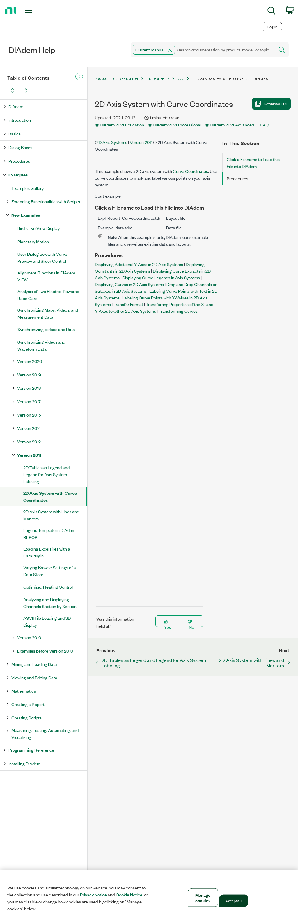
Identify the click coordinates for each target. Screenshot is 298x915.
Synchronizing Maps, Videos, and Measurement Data (47, 313)
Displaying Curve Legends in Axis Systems (161, 277)
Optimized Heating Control (48, 587)
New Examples (25, 215)
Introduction (19, 120)
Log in (272, 26)
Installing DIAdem (24, 763)
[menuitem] (271, 11)
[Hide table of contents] (79, 76)
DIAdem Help (157, 78)
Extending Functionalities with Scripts (45, 201)
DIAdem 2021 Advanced (232, 124)
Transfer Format (128, 304)
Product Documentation (116, 78)
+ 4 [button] (262, 125)
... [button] (181, 78)
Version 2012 (29, 441)
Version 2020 (29, 361)
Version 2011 (29, 455)
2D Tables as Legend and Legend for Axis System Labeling (46, 474)
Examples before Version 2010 (45, 651)
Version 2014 (29, 428)
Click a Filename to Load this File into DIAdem (253, 162)
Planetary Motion (33, 241)
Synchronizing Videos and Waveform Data (41, 345)
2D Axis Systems (111, 142)
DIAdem (15, 106)
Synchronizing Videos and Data (46, 329)
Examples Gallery (28, 188)
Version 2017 (29, 401)
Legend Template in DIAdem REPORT (49, 533)
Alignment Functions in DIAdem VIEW (46, 276)
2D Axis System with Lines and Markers (51, 514)
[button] (170, 50)
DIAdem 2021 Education (122, 124)
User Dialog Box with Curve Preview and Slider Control (42, 257)
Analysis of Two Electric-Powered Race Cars (48, 294)
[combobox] (202, 49)
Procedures (19, 161)
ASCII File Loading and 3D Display (47, 621)
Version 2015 (29, 415)
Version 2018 (29, 388)
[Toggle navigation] (38, 11)
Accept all (233, 900)
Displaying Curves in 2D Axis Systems (129, 284)
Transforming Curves (178, 311)
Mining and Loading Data (34, 664)
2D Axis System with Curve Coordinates (50, 496)
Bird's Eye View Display (38, 228)
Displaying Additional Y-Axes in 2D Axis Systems (139, 264)
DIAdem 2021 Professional (177, 124)
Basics (14, 134)
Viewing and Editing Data (34, 677)
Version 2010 (29, 637)
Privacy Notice (93, 895)
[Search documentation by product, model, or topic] (281, 49)
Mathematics (23, 691)
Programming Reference (31, 750)
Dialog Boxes (20, 147)
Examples (18, 174)
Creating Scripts (26, 717)
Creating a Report (28, 704)
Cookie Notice (129, 895)
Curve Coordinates (190, 171)
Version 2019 (29, 374)
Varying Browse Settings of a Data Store (49, 570)
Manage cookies (203, 897)
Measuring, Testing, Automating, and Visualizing (45, 733)
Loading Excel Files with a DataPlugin (46, 552)
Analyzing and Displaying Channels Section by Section (50, 602)
